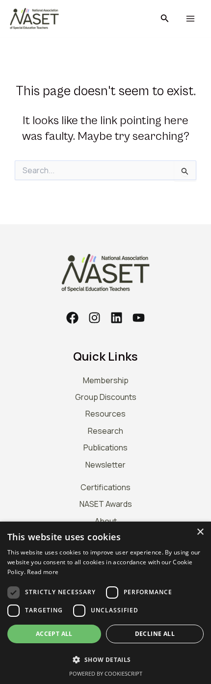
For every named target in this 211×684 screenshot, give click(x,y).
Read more (42, 572)
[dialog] (105, 603)
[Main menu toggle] (190, 19)
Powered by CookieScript (105, 673)
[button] (164, 18)
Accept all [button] (54, 634)
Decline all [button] (155, 634)
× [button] (200, 532)
